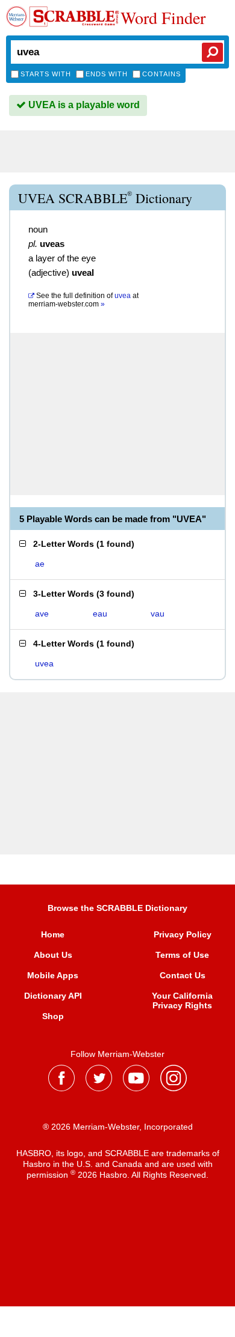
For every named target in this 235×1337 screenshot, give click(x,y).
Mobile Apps (52, 975)
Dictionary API (53, 995)
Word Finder (163, 17)
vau (157, 613)
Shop (53, 1016)
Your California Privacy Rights (182, 1000)
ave (42, 613)
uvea (44, 663)
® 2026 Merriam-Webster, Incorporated (118, 1126)
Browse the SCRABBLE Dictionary (117, 908)
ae (40, 563)
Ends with (107, 74)
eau (100, 613)
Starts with (45, 74)
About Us (53, 955)
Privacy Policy (183, 934)
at (83, 299)
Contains (161, 74)
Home (52, 934)
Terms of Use (182, 955)
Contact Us (182, 975)
